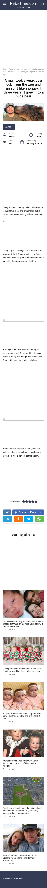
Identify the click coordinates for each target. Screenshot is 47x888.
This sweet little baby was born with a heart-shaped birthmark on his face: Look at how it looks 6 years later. (23, 623)
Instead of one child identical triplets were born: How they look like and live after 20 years (22, 716)
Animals (9, 127)
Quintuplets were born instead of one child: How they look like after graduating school (22, 669)
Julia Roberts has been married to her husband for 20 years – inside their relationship (20, 858)
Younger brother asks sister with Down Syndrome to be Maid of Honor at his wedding (20, 763)
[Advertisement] (23, 40)
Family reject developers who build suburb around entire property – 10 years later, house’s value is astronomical (22, 810)
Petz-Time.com (23, 3)
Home (5, 69)
